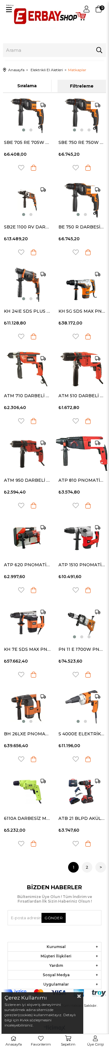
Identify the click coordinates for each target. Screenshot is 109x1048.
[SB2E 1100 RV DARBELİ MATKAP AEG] (27, 200)
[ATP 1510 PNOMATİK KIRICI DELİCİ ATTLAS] (81, 538)
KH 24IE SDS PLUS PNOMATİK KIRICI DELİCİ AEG (27, 311)
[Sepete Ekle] (33, 168)
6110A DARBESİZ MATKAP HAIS (27, 818)
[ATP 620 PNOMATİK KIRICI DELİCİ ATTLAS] (27, 538)
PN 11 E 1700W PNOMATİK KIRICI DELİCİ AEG (81, 649)
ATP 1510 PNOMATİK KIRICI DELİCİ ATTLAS (81, 564)
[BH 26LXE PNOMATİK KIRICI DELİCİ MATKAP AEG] (27, 707)
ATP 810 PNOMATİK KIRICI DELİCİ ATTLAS (81, 480)
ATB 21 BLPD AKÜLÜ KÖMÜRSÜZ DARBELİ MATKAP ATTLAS (81, 818)
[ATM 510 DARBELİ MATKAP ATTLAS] (81, 369)
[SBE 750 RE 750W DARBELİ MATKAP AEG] (81, 115)
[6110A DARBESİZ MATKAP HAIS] (27, 791)
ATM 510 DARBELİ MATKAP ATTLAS (81, 395)
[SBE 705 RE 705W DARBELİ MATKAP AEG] (27, 115)
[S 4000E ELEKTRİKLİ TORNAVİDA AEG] (81, 707)
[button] (23, 130)
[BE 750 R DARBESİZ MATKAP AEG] (81, 200)
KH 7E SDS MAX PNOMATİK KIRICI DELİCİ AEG (27, 649)
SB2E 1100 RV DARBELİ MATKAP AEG (27, 227)
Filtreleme (82, 86)
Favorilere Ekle (21, 168)
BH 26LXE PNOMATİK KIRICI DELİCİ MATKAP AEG (27, 734)
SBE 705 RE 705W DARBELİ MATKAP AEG (27, 142)
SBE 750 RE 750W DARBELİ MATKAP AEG (81, 142)
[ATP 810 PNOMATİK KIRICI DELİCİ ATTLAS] (81, 453)
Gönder (54, 918)
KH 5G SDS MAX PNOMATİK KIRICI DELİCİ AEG (81, 311)
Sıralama (27, 85)
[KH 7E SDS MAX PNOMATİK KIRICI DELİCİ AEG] (27, 622)
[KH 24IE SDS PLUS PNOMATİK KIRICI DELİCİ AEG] (27, 285)
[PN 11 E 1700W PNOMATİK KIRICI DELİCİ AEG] (81, 622)
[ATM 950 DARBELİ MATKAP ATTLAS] (27, 453)
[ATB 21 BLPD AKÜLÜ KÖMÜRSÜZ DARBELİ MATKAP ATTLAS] (81, 791)
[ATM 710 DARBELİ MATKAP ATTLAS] (27, 369)
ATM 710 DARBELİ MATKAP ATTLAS (27, 395)
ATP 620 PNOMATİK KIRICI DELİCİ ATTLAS (27, 564)
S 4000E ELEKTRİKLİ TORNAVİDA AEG (81, 734)
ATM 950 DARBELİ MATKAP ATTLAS (27, 480)
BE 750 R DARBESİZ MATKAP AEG (81, 227)
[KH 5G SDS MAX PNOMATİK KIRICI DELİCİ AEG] (81, 285)
